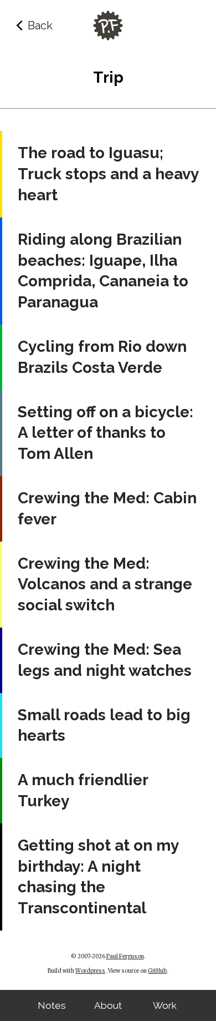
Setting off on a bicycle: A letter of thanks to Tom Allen (105, 433)
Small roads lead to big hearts (104, 725)
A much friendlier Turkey (83, 790)
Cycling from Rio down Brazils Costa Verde (102, 357)
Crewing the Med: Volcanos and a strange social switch (105, 584)
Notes (52, 1005)
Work (165, 1005)
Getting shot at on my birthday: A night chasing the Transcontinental (98, 876)
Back (40, 25)
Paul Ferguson (125, 956)
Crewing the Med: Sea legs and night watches (105, 660)
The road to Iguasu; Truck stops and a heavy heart (108, 174)
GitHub (157, 971)
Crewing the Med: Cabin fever (107, 508)
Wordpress (90, 971)
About (108, 1005)
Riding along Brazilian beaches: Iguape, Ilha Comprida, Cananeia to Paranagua (103, 270)
